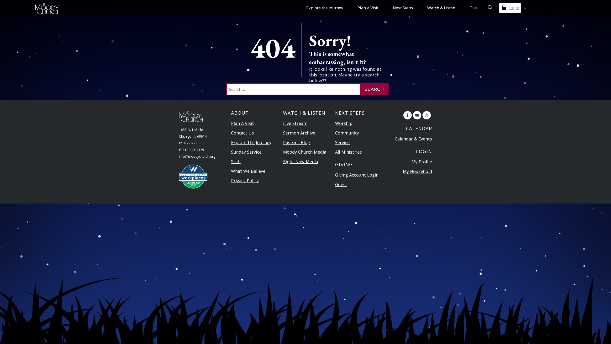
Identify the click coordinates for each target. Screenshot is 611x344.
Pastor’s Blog (296, 142)
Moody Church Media (304, 152)
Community (347, 133)
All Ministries (348, 152)
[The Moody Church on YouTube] (417, 115)
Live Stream (295, 123)
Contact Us (242, 133)
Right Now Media (300, 161)
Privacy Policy (245, 180)
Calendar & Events (413, 139)
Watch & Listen (441, 8)
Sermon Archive (299, 133)
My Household (417, 171)
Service (342, 142)
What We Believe (248, 171)
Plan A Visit (368, 8)
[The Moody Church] (85, 7)
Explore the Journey (324, 8)
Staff (236, 161)
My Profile (421, 162)
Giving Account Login (357, 175)
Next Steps (403, 8)
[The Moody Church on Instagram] (426, 115)
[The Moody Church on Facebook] (407, 115)
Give (473, 8)
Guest (341, 184)
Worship (344, 123)
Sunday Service (246, 152)
